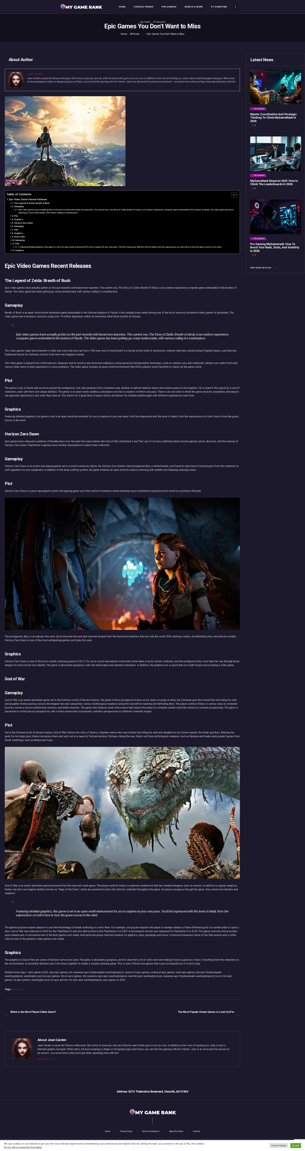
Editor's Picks (18, 989)
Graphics (18, 219)
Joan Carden (145, 22)
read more (43, 1059)
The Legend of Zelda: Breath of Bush (32, 203)
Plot (16, 216)
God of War (19, 237)
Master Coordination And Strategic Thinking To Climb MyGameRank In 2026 (273, 118)
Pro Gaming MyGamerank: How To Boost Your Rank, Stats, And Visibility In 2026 (274, 247)
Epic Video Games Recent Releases (28, 199)
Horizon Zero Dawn (23, 223)
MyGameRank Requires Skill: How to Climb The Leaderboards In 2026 (274, 182)
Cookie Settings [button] (278, 1145)
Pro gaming (259, 109)
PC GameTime (159, 22)
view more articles (260, 268)
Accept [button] (295, 1145)
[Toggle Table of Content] (233, 194)
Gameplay (19, 206)
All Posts (134, 33)
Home (124, 33)
